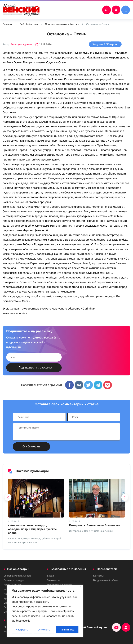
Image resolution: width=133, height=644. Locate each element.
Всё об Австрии (29, 24)
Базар (50, 575)
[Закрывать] (81, 586)
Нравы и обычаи (13, 584)
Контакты (98, 575)
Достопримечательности (18, 575)
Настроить (22, 629)
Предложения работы (59, 584)
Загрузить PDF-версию (105, 44)
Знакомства (53, 580)
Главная (7, 24)
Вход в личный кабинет (106, 580)
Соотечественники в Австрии (62, 24)
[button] (8, 498)
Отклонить (44, 629)
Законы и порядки (14, 580)
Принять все (67, 629)
